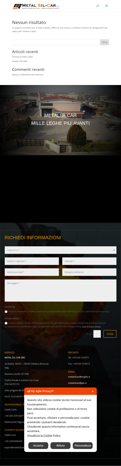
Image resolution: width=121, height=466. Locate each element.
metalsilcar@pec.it (77, 382)
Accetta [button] (38, 445)
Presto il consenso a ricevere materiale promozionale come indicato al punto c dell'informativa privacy (58, 311)
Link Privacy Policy (91, 326)
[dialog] (60, 419)
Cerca (104, 42)
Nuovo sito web (19, 61)
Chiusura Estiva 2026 (22, 56)
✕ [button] (93, 391)
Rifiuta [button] (61, 445)
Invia (110, 334)
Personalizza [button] (83, 445)
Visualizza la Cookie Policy (43, 435)
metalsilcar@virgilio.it (79, 376)
